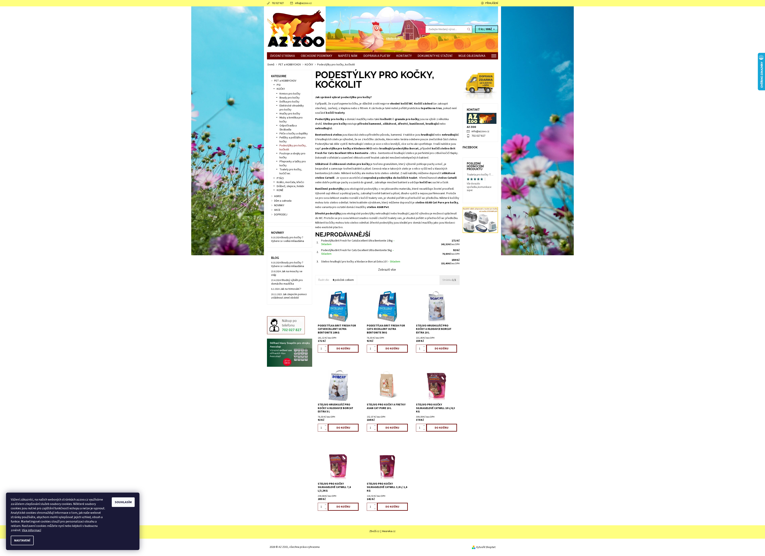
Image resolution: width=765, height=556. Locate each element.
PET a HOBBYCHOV (285, 81)
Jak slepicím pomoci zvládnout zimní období (289, 296)
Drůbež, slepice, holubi (290, 186)
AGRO (277, 196)
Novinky (277, 232)
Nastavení (22, 540)
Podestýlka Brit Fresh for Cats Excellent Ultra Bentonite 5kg (357, 252)
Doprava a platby (376, 56)
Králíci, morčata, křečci (290, 182)
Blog (275, 257)
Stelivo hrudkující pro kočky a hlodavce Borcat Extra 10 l (360, 262)
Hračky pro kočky (290, 114)
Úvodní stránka (282, 56)
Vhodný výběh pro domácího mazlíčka (287, 282)
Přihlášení (491, 3)
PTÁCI (280, 178)
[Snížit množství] (326, 351)
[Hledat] (469, 29)
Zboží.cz (374, 531)
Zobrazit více (387, 269)
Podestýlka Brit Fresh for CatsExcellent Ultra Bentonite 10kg (358, 242)
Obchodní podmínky (316, 56)
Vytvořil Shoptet (485, 547)
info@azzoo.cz (303, 3)
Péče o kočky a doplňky (294, 134)
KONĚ (280, 190)
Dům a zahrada (282, 201)
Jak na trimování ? (290, 289)
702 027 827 (278, 3)
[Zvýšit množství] (326, 347)
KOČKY (281, 89)
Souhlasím (123, 502)
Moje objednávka (471, 56)
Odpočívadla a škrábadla (288, 128)
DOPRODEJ (280, 215)
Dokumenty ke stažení (435, 56)
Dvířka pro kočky (289, 102)
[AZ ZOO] (296, 29)
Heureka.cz (388, 531)
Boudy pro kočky (290, 98)
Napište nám (347, 56)
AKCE (277, 210)
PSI (278, 85)
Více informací (31, 530)
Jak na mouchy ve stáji (286, 273)
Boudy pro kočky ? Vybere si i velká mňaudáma (287, 239)
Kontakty (404, 56)
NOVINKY (279, 205)
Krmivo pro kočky (290, 94)
